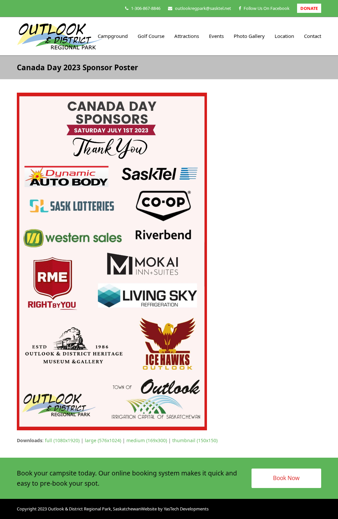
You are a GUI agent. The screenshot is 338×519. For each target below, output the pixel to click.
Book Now (286, 478)
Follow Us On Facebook (266, 8)
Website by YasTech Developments (175, 509)
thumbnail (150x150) (195, 440)
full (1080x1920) (62, 440)
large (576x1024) (103, 440)
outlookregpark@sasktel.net (203, 8)
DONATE (309, 8)
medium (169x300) (146, 440)
